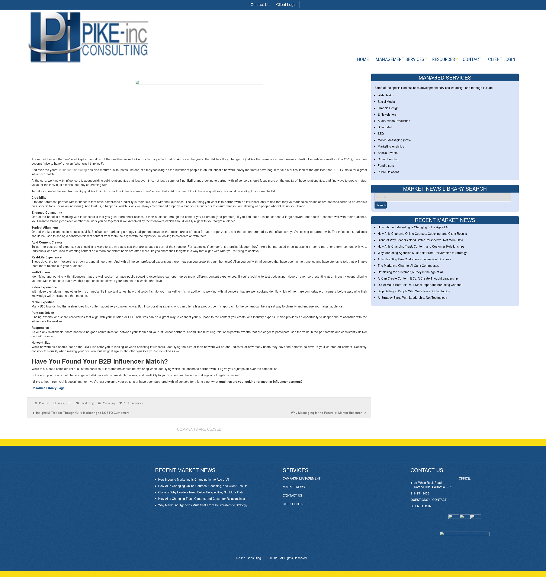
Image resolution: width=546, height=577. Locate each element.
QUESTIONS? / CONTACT (429, 499)
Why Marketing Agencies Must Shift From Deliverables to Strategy (422, 253)
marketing (87, 403)
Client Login (286, 4)
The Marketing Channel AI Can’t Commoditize (409, 265)
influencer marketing (73, 170)
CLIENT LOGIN (293, 504)
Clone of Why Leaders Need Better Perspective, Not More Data (420, 240)
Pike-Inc (44, 403)
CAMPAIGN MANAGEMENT (302, 478)
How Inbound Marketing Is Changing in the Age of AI (413, 227)
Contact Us (260, 4)
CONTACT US (292, 495)
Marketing (109, 403)
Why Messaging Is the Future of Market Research (327, 412)
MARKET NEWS (294, 487)
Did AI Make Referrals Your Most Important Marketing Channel (420, 285)
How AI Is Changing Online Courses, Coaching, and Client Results (422, 233)
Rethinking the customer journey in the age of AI (410, 272)
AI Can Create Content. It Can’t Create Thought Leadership (418, 278)
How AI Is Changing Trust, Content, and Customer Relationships (421, 246)
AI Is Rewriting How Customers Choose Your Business (414, 259)
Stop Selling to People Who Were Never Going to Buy (414, 291)
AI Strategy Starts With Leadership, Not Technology (412, 297)
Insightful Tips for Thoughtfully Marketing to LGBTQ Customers (82, 412)
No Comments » (133, 403)
